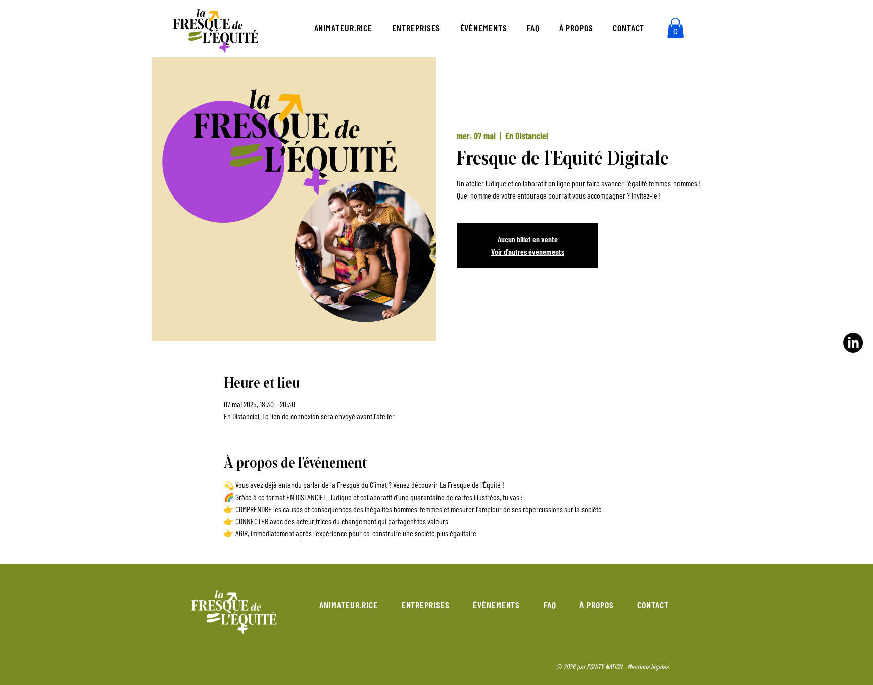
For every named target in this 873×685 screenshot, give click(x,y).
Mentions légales (647, 666)
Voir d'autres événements (527, 251)
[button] (675, 28)
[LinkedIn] (853, 343)
